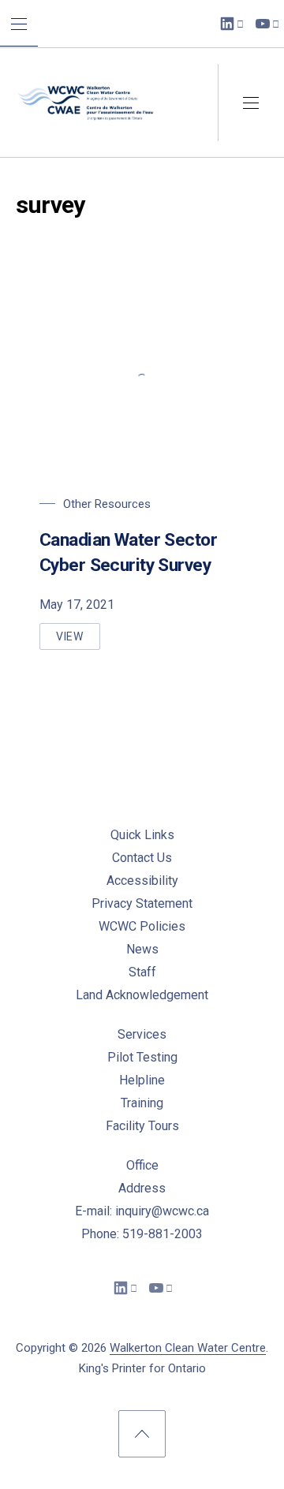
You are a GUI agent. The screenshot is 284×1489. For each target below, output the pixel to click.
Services (142, 1034)
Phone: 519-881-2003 (142, 1233)
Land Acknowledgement (142, 994)
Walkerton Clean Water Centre (188, 1348)
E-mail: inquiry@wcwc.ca (142, 1211)
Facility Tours (142, 1125)
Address (142, 1188)
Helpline (142, 1080)
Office (142, 1165)
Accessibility (142, 880)
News (142, 949)
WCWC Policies (142, 926)
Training (142, 1102)
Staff (142, 972)
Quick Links (142, 834)
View (78, 640)
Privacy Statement (142, 903)
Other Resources (107, 504)
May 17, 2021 (76, 604)
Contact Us (142, 857)
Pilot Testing (142, 1057)
